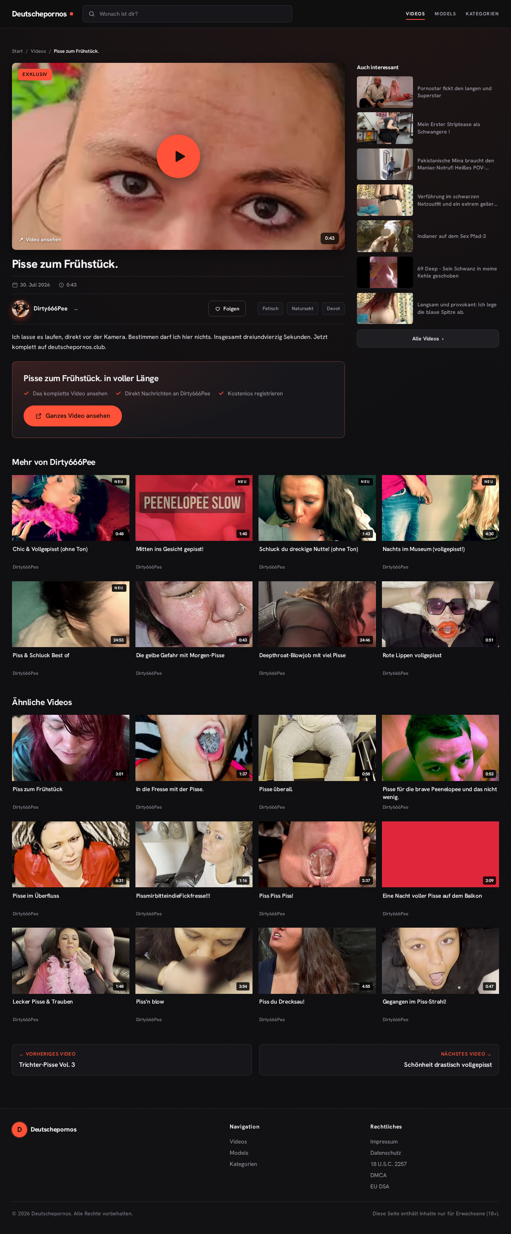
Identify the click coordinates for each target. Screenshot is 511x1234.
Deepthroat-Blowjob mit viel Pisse (302, 655)
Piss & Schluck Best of (41, 655)
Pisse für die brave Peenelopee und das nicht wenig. (440, 793)
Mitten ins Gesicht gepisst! (170, 549)
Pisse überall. (276, 789)
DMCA (378, 1175)
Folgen (230, 310)
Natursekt (302, 308)
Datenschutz (385, 1153)
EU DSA (379, 1186)
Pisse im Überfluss (36, 895)
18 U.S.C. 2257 (388, 1164)
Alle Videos (428, 338)
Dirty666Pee (26, 567)
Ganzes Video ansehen (84, 418)
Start (17, 51)
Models (445, 13)
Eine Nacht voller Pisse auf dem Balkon (432, 895)
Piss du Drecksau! (282, 1002)
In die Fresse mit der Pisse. (170, 789)
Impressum (384, 1141)
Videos (415, 13)
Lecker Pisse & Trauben (43, 1002)
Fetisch (270, 308)
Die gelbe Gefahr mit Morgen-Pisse (180, 655)
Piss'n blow (150, 1002)
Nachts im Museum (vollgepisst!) (424, 549)
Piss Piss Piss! (276, 895)
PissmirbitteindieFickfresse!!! (173, 895)
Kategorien (482, 13)
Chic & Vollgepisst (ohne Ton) (50, 549)
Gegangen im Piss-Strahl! (414, 1002)
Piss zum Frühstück (38, 789)
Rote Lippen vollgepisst (412, 655)
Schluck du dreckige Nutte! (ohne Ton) (308, 549)
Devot (333, 308)
